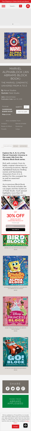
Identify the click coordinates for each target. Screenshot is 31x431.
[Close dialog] (28, 198)
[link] (15, 203)
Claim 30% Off (15, 229)
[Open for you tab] (25, 425)
